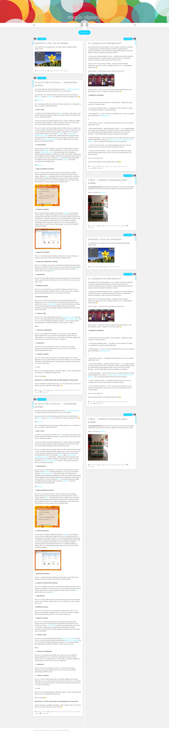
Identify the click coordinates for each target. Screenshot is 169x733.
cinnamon (57, 71)
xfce (70, 317)
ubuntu (65, 71)
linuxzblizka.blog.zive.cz (73, 89)
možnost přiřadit (51, 304)
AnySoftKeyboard (105, 115)
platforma (120, 166)
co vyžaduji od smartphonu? (104, 43)
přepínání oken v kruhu (41, 135)
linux (61, 71)
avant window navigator (72, 319)
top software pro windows (40, 12)
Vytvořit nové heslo (38, 14)
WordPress (46, 730)
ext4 (77, 269)
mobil (114, 166)
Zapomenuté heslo (38, 17)
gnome (63, 317)
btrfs (53, 271)
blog (96, 166)
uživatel (37, 392)
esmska (51, 152)
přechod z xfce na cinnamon (51, 43)
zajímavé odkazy (37, 15)
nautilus (46, 150)
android (107, 166)
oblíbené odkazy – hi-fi (39, 2)
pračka (117, 226)
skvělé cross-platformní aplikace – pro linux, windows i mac (48, 7)
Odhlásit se (36, 3)
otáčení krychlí (72, 133)
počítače (44, 71)
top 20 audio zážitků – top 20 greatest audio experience (47, 9)
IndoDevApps (66, 730)
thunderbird (44, 152)
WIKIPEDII (102, 192)
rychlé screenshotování (50, 139)
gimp (58, 158)
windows (90, 168)
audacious (65, 159)
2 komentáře (99, 168)
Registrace (36, 5)
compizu (50, 96)
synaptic (66, 213)
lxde (73, 317)
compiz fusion (58, 390)
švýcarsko (123, 226)
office (47, 176)
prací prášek (111, 226)
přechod (125, 166)
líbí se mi (69, 390)
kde (67, 317)
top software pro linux (39, 10)
